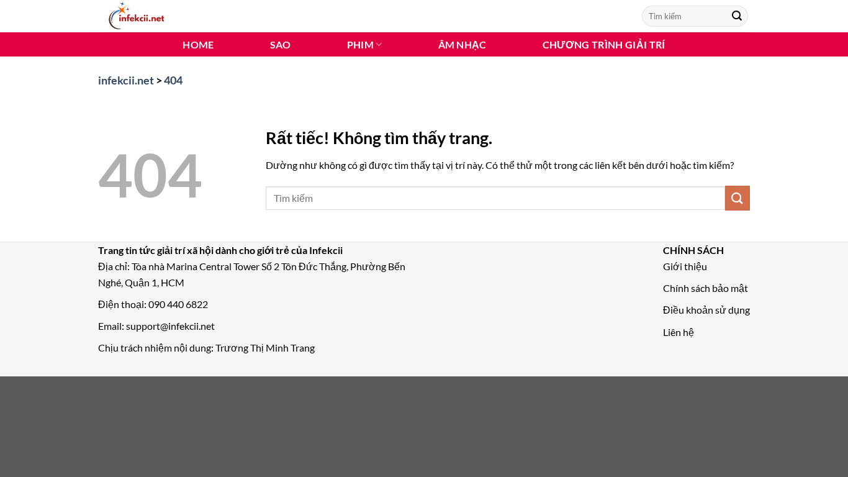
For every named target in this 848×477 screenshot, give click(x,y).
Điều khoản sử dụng (706, 310)
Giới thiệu (685, 266)
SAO (280, 44)
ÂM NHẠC (462, 44)
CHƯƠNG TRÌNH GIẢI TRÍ (604, 44)
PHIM (360, 44)
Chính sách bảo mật (705, 288)
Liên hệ (678, 332)
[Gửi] (736, 16)
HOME (198, 44)
